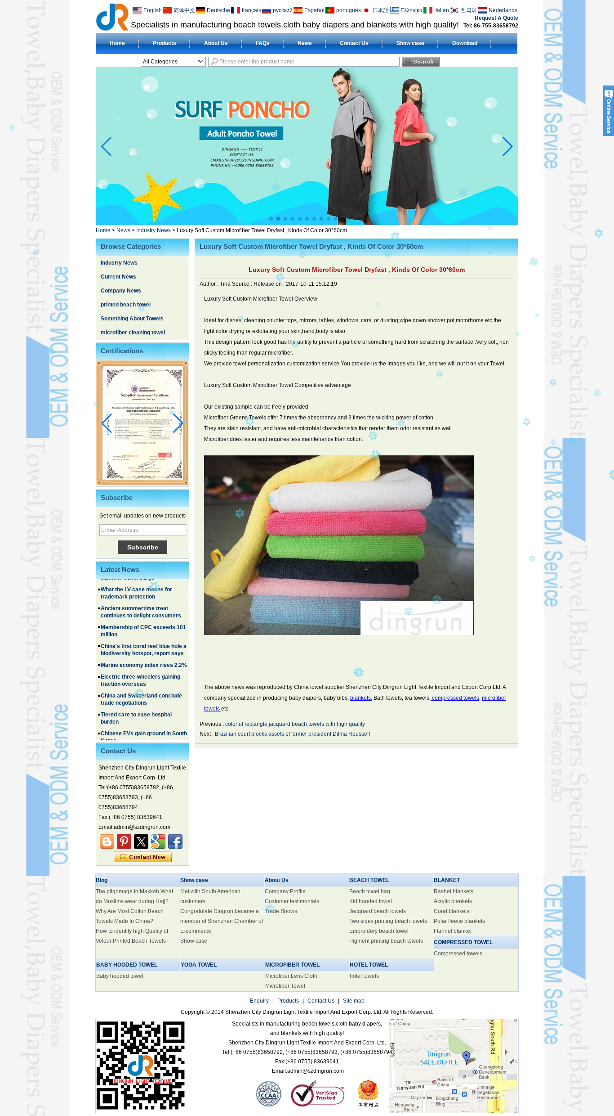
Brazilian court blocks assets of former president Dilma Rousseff (292, 734)
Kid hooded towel (370, 901)
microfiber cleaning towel (133, 332)
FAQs (263, 43)
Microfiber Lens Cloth (291, 976)
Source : (243, 284)
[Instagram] (124, 841)
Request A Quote (496, 18)
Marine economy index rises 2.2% (144, 649)
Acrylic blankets (453, 901)
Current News (118, 277)
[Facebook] (175, 841)
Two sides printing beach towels (388, 921)
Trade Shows (281, 911)
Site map (354, 1001)
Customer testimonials (292, 901)
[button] (271, 218)
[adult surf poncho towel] (307, 223)
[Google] (158, 841)
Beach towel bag (369, 891)
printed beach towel (126, 305)
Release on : (270, 284)
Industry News (153, 230)
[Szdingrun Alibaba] (107, 841)
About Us (216, 43)
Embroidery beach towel (379, 931)
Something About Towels (132, 318)
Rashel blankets (453, 891)
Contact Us (354, 43)
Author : (210, 284)
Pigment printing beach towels (386, 941)
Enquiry (259, 1001)
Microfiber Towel (285, 986)
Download (464, 43)
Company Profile (285, 891)
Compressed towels (458, 953)
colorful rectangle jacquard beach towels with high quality (295, 724)
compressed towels (455, 698)
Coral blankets (451, 911)
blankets (360, 698)
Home (117, 43)
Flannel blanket (453, 931)
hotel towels (364, 976)
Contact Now (143, 857)
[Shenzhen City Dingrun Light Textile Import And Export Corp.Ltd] (112, 17)
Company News (121, 291)
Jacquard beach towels (377, 911)
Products (164, 43)
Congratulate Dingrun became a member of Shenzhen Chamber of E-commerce (221, 921)
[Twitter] (141, 841)
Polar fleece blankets (459, 921)
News (305, 43)
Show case (410, 43)
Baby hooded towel (119, 976)
